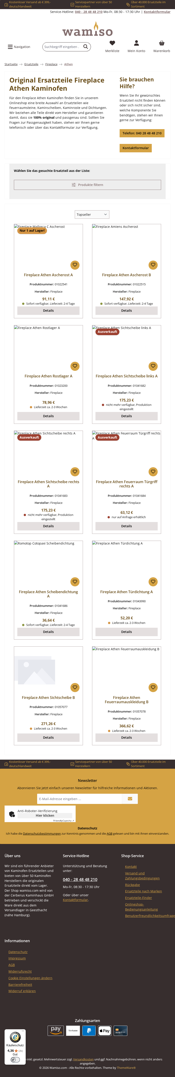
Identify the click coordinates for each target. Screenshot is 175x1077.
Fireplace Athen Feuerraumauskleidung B (127, 700)
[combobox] (61, 46)
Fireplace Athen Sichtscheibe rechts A (48, 484)
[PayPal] (89, 1031)
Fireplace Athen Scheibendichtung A (48, 594)
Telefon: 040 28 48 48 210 (142, 133)
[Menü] (23, 1032)
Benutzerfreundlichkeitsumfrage (150, 916)
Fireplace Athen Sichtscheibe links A (126, 376)
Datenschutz (18, 952)
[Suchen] (86, 46)
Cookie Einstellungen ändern (30, 978)
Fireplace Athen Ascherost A (48, 275)
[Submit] (130, 799)
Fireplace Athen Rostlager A (48, 376)
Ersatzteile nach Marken (143, 891)
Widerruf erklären (22, 991)
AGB (109, 834)
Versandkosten (83, 1059)
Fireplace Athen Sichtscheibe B (48, 697)
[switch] (15, 1059)
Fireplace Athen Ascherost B (126, 275)
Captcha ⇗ (63, 820)
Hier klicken (45, 815)
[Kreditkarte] (120, 1031)
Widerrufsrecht (20, 971)
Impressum (17, 958)
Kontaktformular (157, 12)
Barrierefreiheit (20, 984)
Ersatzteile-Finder (138, 898)
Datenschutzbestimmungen (42, 834)
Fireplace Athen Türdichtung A (126, 592)
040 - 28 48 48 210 (89, 12)
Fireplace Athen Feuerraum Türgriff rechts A (126, 484)
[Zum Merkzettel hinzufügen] (75, 265)
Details (48, 310)
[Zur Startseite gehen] (87, 28)
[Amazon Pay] (56, 1031)
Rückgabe (132, 885)
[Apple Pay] (104, 1031)
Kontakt (131, 866)
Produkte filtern (90, 185)
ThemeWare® (126, 1068)
